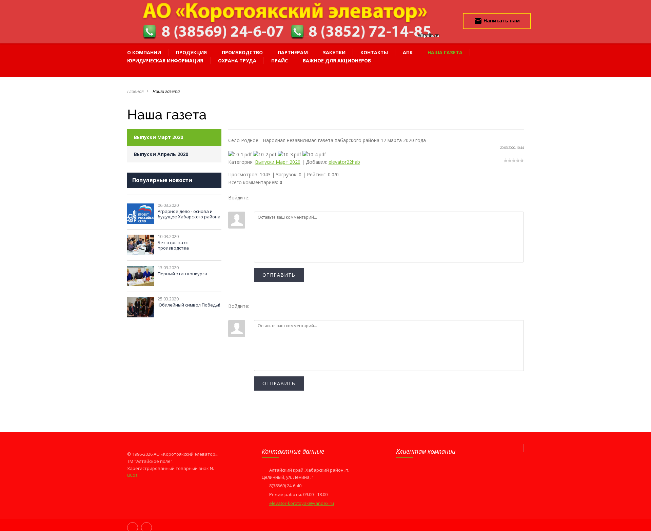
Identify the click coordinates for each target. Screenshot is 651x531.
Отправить (278, 275)
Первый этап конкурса (182, 274)
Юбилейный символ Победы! (189, 305)
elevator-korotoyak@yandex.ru (301, 503)
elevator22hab (344, 162)
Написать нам (497, 21)
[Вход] (233, 206)
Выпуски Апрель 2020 (161, 154)
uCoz (132, 475)
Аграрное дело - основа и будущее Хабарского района (189, 214)
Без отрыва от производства (173, 245)
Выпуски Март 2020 (158, 137)
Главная (135, 91)
